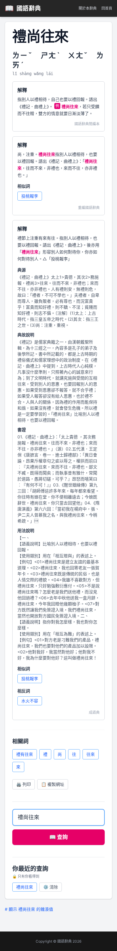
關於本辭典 (88, 8)
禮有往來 (24, 754)
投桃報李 (29, 195)
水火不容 (29, 700)
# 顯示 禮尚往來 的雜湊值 (29, 909)
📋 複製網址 (52, 784)
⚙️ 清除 (50, 886)
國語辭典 (23, 8)
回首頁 (106, 8)
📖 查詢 (58, 837)
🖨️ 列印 (23, 784)
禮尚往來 (24, 886)
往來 (90, 754)
